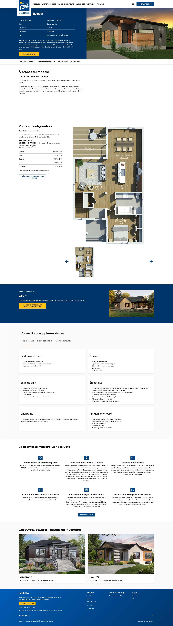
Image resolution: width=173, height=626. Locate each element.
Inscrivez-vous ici (27, 603)
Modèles (36, 4)
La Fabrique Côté (49, 4)
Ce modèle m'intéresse (29, 54)
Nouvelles (89, 596)
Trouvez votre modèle (116, 596)
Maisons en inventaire (85, 4)
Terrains (100, 4)
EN (133, 4)
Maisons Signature (66, 4)
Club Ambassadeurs (92, 602)
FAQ (133, 599)
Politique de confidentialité (146, 621)
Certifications (90, 608)
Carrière (88, 599)
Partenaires (89, 605)
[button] (151, 261)
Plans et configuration (46, 61)
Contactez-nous (145, 4)
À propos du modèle (27, 61)
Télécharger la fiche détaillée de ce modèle (32, 177)
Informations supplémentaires (69, 61)
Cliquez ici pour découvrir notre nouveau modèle (32, 306)
